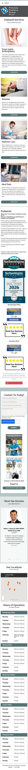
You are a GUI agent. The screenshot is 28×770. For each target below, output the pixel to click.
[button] (2, 3)
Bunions (6, 99)
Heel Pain (6, 184)
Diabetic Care (8, 141)
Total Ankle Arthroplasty (8, 50)
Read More (14, 545)
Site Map (17, 767)
